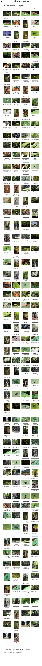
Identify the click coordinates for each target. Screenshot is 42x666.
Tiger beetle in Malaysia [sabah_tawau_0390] (16, 398)
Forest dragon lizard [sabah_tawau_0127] (7, 140)
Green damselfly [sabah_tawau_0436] (7, 618)
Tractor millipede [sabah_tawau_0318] (16, 195)
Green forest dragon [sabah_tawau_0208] (16, 81)
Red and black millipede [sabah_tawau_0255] (16, 410)
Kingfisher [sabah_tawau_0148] (16, 299)
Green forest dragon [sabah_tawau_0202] (16, 50)
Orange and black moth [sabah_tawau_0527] (35, 289)
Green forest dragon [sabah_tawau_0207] (26, 253)
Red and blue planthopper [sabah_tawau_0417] (7, 171)
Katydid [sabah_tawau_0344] (35, 159)
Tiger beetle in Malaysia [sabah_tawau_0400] (25, 501)
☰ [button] (1, 1)
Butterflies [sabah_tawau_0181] (16, 580)
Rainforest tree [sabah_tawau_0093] (16, 605)
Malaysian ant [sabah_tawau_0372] (16, 289)
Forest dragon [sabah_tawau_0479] (7, 84)
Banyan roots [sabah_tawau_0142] (35, 374)
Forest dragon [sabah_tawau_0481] (26, 522)
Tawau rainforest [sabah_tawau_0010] (16, 365)
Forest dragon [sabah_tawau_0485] (16, 321)
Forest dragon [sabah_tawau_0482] (16, 41)
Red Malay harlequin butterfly (25, 18)
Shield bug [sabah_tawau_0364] (7, 278)
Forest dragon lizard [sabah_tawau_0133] (35, 299)
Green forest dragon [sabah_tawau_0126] (26, 59)
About (16, 658)
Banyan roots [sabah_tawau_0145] (16, 519)
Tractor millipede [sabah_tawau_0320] (7, 217)
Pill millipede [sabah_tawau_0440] (7, 510)
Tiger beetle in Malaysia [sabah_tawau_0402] (25, 592)
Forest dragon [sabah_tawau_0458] (35, 183)
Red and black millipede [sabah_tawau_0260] (35, 241)
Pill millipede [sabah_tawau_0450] (16, 501)
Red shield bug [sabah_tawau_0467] (7, 204)
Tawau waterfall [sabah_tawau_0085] (7, 548)
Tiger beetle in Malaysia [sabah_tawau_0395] (16, 467)
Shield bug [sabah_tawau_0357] (16, 309)
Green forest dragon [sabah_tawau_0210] (7, 18)
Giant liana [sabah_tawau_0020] (26, 568)
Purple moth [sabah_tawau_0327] (16, 386)
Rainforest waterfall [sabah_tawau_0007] (16, 183)
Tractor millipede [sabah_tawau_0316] (26, 96)
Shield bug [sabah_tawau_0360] (16, 545)
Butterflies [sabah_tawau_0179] (7, 628)
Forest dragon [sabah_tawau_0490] (7, 608)
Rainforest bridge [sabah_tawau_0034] (16, 510)
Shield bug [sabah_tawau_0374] (16, 207)
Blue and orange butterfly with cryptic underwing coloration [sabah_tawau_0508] (25, 160)
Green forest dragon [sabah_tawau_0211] (35, 81)
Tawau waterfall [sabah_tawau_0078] (26, 628)
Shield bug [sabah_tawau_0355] (16, 334)
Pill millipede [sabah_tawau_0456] (35, 321)
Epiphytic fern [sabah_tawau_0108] (16, 447)
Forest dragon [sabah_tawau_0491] (35, 571)
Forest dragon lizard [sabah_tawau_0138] (26, 343)
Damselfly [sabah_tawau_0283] (7, 365)
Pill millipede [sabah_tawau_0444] (16, 59)
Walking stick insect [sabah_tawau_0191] (16, 456)
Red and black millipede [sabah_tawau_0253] (35, 436)
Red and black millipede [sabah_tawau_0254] (7, 331)
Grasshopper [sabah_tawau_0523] (26, 410)
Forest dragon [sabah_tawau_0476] (16, 119)
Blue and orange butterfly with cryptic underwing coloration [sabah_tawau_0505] (25, 172)
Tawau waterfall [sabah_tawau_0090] (7, 401)
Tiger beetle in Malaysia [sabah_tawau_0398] (25, 487)
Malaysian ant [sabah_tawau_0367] (16, 424)
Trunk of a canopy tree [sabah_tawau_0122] (35, 447)
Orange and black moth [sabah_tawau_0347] (7, 531)
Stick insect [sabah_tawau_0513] (7, 319)
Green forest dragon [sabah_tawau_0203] (7, 487)
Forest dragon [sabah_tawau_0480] (7, 377)
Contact (21, 658)
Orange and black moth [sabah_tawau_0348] (25, 354)
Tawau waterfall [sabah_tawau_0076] (7, 424)
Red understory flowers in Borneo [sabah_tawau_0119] (26, 119)
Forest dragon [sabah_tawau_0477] (16, 269)
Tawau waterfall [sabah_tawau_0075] (7, 641)
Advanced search (22, 651)
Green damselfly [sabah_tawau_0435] (26, 81)
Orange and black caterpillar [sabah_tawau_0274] (35, 510)
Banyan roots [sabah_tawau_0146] (7, 467)
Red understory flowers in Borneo (25, 266)
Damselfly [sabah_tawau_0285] (35, 354)
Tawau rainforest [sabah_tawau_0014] (35, 365)
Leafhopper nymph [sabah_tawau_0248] (7, 557)
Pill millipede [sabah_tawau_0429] (26, 331)
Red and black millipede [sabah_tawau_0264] (25, 467)
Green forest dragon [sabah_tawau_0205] (16, 70)
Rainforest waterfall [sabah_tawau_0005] (7, 183)
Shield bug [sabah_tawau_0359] (26, 545)
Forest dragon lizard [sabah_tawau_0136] (35, 309)
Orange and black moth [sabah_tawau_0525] (16, 568)
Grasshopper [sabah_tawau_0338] (26, 365)
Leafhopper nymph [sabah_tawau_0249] (26, 424)
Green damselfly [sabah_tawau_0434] (26, 50)
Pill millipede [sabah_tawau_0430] (16, 140)
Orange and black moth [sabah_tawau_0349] (35, 501)
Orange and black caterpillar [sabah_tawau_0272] (26, 605)
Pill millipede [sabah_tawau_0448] (7, 159)
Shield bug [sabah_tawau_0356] (35, 219)
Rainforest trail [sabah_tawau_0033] (7, 568)
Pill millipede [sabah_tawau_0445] (7, 50)
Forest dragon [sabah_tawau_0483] (16, 631)
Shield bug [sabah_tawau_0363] (35, 628)
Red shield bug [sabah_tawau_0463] (26, 309)
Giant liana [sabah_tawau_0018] (35, 192)
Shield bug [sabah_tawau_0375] (26, 183)
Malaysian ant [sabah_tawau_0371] (35, 410)
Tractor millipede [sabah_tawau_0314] (7, 289)
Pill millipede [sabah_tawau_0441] (26, 217)
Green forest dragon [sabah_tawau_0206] (7, 299)
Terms (25, 658)
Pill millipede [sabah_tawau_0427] (26, 70)
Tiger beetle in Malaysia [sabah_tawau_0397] (25, 289)
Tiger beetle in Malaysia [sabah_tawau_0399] (35, 386)
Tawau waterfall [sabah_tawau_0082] (16, 231)
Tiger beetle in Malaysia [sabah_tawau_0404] (7, 456)
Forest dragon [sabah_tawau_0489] (35, 334)
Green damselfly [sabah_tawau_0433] (26, 192)
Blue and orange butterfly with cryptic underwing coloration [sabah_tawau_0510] (7, 129)
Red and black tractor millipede (26, 321)
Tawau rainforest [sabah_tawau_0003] (35, 204)
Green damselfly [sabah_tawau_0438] (16, 241)
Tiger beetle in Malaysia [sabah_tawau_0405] (35, 605)
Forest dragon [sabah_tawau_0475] (26, 41)
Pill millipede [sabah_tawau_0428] (16, 171)
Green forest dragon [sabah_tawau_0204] (16, 354)
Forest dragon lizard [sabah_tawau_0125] (16, 149)
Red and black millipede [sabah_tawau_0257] (25, 229)
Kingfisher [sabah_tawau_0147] (16, 93)
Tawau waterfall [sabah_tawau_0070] (26, 534)
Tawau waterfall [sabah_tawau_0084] (7, 389)
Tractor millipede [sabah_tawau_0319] (26, 105)
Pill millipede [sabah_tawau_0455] (16, 643)
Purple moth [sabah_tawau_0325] (35, 424)
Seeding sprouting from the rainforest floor (16, 557)
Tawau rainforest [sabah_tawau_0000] (7, 447)
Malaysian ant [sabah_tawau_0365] (7, 519)
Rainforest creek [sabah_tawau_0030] (16, 476)
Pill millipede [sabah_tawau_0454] (7, 244)
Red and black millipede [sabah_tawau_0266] (25, 447)
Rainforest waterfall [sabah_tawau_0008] (35, 50)
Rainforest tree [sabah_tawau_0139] (26, 583)
